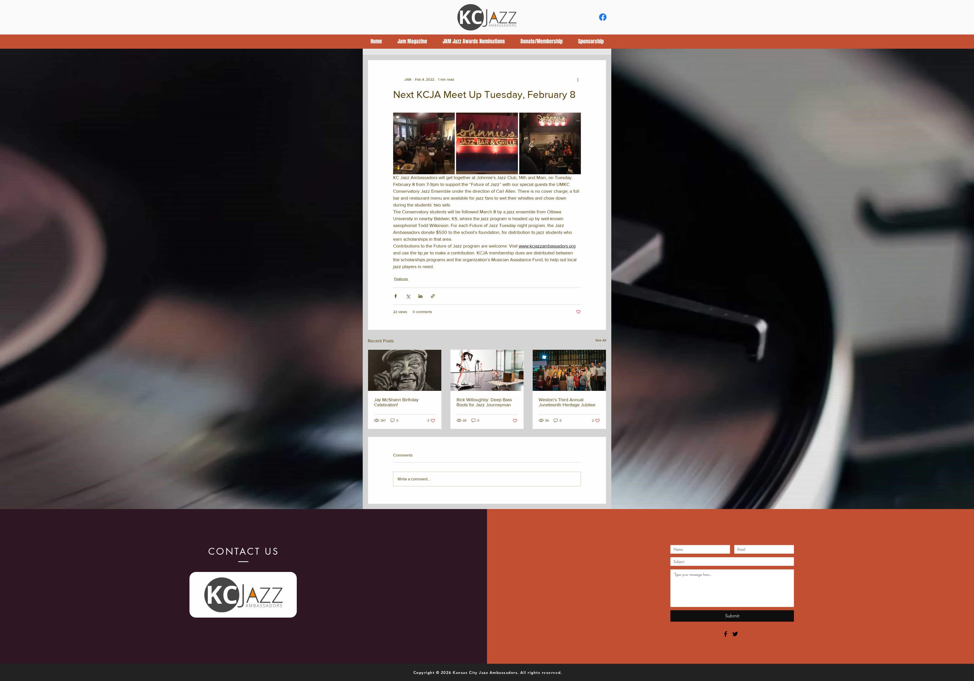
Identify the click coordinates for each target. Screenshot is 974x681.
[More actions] (578, 79)
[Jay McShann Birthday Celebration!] (404, 370)
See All (600, 340)
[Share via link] (432, 296)
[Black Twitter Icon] (735, 634)
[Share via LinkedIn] (420, 296)
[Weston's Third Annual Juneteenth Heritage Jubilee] (569, 370)
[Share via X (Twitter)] (408, 296)
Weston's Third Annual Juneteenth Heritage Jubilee (567, 402)
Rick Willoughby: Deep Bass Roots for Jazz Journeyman (484, 402)
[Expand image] (424, 143)
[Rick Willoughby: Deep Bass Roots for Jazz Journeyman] (487, 370)
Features (401, 279)
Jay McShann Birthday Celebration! (396, 402)
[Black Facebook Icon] (725, 634)
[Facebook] (603, 17)
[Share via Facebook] (395, 296)
